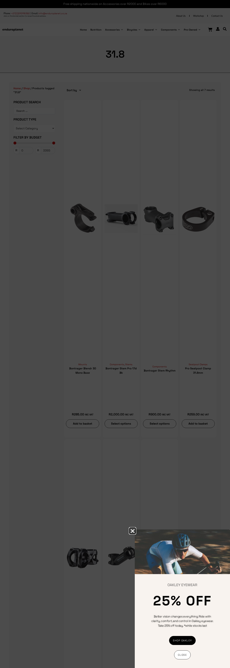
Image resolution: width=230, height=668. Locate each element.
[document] (115, 334)
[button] (132, 530)
